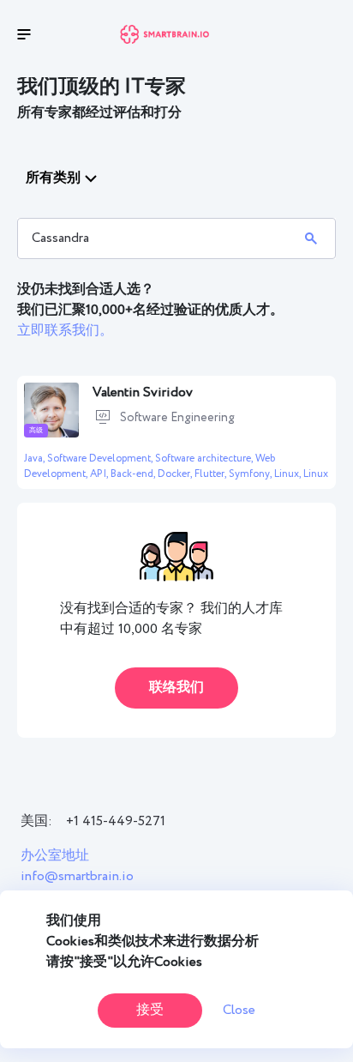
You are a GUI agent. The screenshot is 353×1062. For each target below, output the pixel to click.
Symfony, (251, 474)
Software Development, (101, 458)
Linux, (288, 474)
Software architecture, (205, 458)
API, (100, 474)
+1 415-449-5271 (115, 821)
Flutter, (211, 474)
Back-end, (134, 474)
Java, (35, 458)
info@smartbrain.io (77, 876)
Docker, (176, 474)
